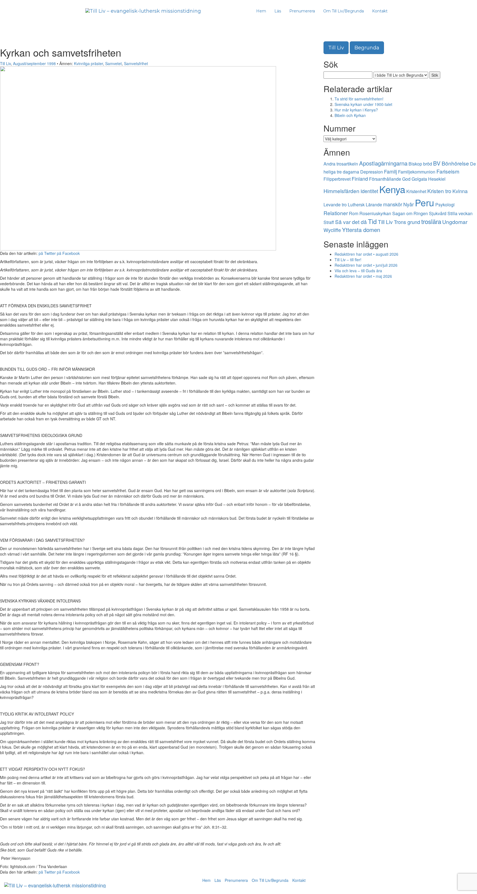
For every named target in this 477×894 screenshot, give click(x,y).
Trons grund (407, 221)
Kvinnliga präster (88, 63)
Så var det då (351, 221)
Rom (353, 213)
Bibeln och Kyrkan (350, 115)
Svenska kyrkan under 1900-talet (363, 104)
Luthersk (356, 204)
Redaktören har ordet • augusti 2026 (366, 254)
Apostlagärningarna (383, 163)
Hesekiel (437, 179)
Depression (371, 172)
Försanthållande (385, 179)
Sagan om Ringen (410, 213)
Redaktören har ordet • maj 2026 (363, 276)
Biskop (415, 164)
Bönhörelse (455, 163)
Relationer (336, 213)
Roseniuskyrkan (375, 213)
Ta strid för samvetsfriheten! (359, 99)
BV (437, 163)
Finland (360, 178)
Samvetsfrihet (136, 63)
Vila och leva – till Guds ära (358, 270)
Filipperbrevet (337, 179)
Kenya (392, 189)
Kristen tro (439, 190)
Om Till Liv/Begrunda (343, 11)
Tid (372, 221)
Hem (261, 11)
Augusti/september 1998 (34, 63)
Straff (329, 222)
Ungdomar (454, 221)
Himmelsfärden (341, 190)
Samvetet (113, 63)
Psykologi (445, 204)
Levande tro (335, 204)
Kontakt (380, 11)
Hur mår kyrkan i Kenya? (356, 110)
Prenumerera (302, 11)
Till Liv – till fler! (348, 259)
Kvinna (460, 190)
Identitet (369, 190)
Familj (390, 171)
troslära (431, 221)
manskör (392, 204)
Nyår (408, 204)
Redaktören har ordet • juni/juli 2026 (366, 265)
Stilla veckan (460, 213)
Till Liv (5, 63)
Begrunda (366, 48)
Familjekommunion (416, 172)
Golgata (419, 179)
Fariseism (447, 171)
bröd (427, 164)
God (406, 179)
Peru (424, 202)
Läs (277, 11)
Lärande (374, 204)
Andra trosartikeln (341, 164)
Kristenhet (416, 191)
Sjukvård (437, 213)
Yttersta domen (361, 230)
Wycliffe (332, 229)
